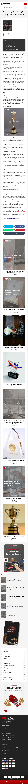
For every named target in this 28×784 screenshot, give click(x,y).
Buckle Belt (5, 651)
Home (2, 16)
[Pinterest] (11, 729)
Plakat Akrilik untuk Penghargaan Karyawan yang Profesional (14, 499)
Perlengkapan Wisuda (8, 665)
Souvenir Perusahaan (8, 679)
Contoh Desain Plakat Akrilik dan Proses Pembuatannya (14, 461)
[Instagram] (6, 729)
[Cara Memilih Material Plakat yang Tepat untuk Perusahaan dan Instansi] (3, 597)
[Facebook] (3, 729)
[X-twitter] (8, 729)
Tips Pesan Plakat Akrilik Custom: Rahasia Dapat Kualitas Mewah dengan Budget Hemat (14, 422)
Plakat (4, 670)
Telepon (7, 783)
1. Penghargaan (9, 45)
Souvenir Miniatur (7, 677)
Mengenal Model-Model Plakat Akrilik (14, 347)
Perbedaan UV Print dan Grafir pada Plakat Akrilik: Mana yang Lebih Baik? (14, 272)
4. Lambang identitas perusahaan (12, 49)
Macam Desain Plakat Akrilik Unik (14, 384)
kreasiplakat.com (21, 211)
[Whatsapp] (21, 782)
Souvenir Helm (6, 675)
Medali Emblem (6, 663)
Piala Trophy (6, 668)
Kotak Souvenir (6, 656)
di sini (17, 189)
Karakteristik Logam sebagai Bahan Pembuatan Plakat (13, 43)
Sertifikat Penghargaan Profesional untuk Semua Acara (14, 310)
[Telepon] (7, 782)
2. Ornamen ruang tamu (11, 46)
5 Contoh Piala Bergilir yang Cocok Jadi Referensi (14, 537)
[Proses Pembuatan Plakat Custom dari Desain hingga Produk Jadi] (3, 614)
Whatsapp (21, 783)
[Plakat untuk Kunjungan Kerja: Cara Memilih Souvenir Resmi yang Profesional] (3, 580)
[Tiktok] (14, 729)
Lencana (5, 658)
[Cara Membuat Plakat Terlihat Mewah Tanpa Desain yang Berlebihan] (3, 588)
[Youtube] (16, 729)
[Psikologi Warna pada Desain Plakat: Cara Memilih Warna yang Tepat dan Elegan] (3, 606)
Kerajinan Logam (7, 654)
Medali (4, 661)
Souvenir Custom (7, 672)
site (5, 34)
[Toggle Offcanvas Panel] (25, 4)
